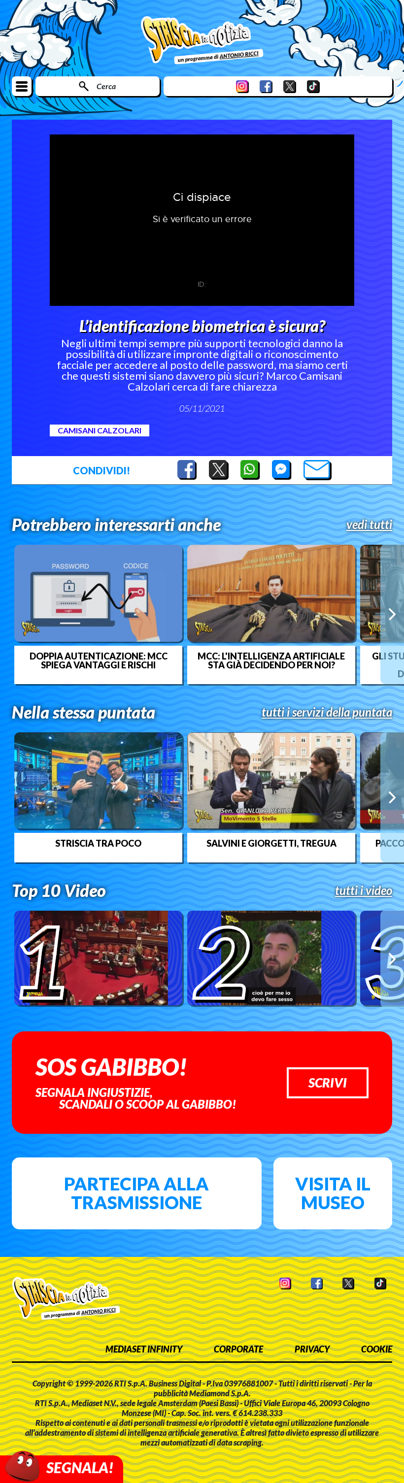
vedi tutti (369, 524)
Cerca (106, 86)
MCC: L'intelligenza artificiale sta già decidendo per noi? (271, 660)
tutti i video (363, 890)
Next (392, 614)
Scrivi (327, 1082)
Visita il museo (332, 1193)
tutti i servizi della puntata (327, 712)
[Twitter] (289, 86)
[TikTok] (313, 86)
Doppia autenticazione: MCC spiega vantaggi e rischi (99, 660)
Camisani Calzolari (99, 430)
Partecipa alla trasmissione (136, 1193)
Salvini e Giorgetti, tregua (271, 843)
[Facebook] (266, 86)
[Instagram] (242, 86)
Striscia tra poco (98, 843)
